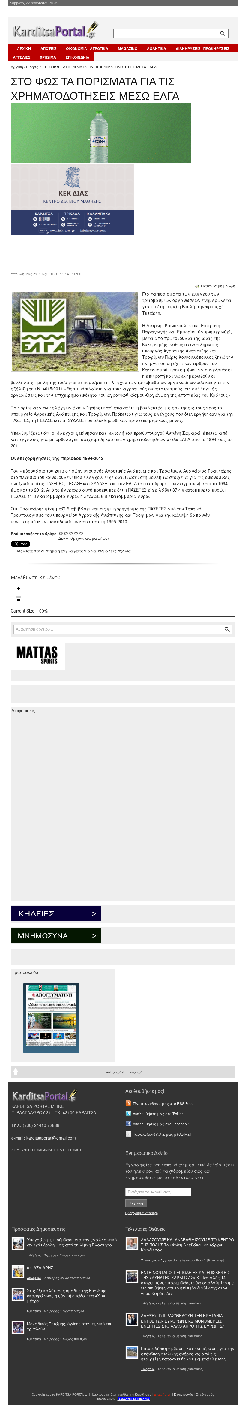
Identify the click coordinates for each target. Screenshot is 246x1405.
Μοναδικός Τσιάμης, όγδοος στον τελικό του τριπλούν (69, 1326)
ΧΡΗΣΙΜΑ (48, 57)
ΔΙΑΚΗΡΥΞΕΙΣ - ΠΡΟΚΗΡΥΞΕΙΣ (202, 48)
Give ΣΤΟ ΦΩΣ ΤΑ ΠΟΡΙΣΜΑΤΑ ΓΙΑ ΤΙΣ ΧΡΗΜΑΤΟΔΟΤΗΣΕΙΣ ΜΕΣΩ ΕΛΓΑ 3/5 (71, 533)
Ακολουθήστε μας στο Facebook (161, 1123)
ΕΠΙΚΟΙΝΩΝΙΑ (77, 57)
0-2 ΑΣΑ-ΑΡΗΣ (40, 1267)
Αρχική (17, 66)
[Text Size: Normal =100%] (18, 599)
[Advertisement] (117, 252)
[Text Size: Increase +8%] (18, 588)
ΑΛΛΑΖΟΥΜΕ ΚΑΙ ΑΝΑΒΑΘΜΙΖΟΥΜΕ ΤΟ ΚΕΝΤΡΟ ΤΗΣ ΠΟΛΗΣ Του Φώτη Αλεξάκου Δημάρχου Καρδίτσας (187, 1245)
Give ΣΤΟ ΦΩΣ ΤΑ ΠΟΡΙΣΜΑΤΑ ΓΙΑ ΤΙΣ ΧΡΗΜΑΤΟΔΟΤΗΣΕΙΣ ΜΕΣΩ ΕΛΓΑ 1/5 (61, 533)
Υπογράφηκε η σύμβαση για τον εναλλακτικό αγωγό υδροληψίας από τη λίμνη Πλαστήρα (72, 1242)
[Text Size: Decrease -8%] (18, 594)
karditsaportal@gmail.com (51, 1138)
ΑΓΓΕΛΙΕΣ (21, 57)
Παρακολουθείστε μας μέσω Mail (162, 1134)
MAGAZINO (127, 48)
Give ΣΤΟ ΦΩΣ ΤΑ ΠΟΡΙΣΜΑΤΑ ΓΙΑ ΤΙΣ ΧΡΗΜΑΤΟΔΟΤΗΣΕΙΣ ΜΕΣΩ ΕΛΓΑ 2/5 (66, 533)
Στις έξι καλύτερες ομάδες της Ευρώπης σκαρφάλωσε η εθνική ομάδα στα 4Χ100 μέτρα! (66, 1296)
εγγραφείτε (72, 550)
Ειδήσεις (34, 66)
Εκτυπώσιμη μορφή (218, 285)
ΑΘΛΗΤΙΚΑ (156, 48)
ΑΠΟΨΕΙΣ (48, 48)
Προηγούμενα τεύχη (141, 1212)
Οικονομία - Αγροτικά (158, 1260)
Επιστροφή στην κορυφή (123, 1071)
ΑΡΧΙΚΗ (24, 48)
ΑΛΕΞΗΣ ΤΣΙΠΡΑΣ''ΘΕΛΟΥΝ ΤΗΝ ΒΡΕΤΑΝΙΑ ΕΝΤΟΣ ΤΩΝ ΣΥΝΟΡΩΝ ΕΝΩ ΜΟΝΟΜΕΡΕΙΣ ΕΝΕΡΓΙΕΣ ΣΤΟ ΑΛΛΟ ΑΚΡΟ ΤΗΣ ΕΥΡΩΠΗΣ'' (182, 1321)
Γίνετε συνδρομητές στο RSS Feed (163, 1103)
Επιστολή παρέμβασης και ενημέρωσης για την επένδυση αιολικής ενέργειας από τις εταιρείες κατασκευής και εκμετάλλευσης (187, 1353)
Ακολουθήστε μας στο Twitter (158, 1113)
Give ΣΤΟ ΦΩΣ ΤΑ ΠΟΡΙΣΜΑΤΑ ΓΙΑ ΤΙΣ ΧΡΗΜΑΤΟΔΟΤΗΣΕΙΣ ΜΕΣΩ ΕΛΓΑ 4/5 (76, 533)
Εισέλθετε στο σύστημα (35, 550)
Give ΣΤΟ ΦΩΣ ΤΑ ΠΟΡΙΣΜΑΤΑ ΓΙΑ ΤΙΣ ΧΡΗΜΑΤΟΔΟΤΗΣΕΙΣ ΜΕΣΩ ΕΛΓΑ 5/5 (81, 533)
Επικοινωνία (184, 1394)
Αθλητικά (34, 1277)
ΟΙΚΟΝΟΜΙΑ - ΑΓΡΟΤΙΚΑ (87, 48)
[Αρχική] (55, 28)
